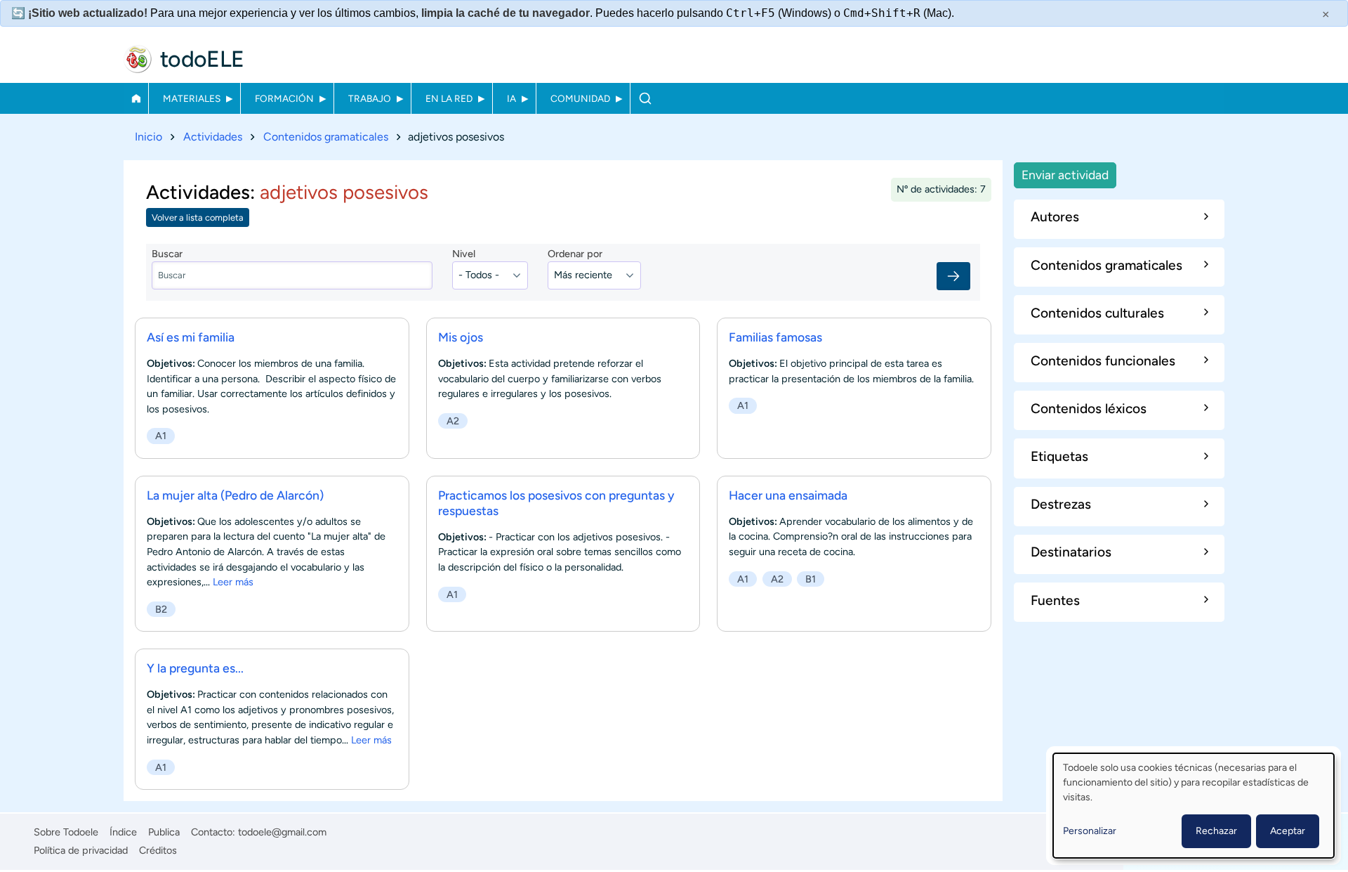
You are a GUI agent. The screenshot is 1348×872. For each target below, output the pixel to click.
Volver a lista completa (198, 217)
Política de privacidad (81, 850)
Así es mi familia (190, 337)
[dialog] (1193, 805)
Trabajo (369, 98)
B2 (161, 609)
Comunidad (580, 98)
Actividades (212, 136)
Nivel (463, 253)
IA (511, 98)
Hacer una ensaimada (788, 495)
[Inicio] (138, 59)
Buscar (645, 98)
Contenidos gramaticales (325, 136)
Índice (123, 832)
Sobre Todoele (66, 832)
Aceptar (1287, 831)
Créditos (158, 850)
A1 (160, 435)
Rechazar (1216, 831)
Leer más (233, 581)
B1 (810, 579)
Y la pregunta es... (195, 667)
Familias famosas (775, 337)
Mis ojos (460, 337)
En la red (449, 98)
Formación (284, 98)
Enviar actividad (1065, 174)
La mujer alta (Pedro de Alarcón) (235, 495)
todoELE (202, 59)
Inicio (136, 98)
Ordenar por (575, 253)
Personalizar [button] (1089, 831)
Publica (164, 832)
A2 (453, 421)
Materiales (191, 98)
